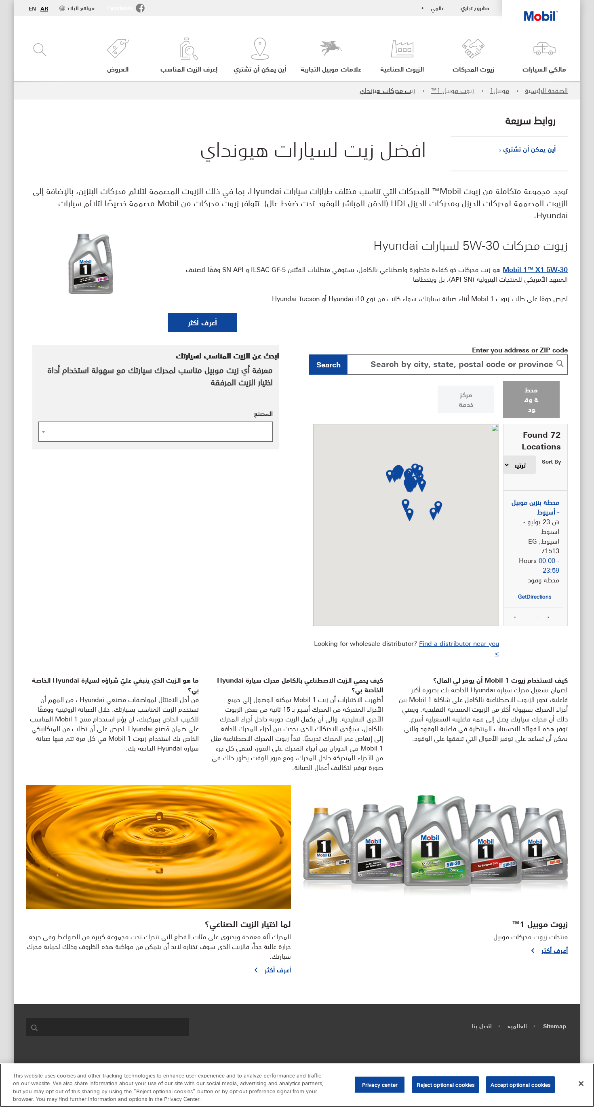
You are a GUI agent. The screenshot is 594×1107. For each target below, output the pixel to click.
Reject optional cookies (445, 1084)
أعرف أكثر (202, 322)
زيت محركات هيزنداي (387, 90)
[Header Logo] (541, 10)
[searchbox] (115, 1027)
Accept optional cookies (520, 1084)
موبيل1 (499, 90)
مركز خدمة (466, 399)
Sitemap (554, 1026)
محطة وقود (531, 399)
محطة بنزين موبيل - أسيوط (535, 507)
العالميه (517, 1026)
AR (44, 8)
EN (32, 8)
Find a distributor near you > (459, 648)
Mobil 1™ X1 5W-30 (535, 269)
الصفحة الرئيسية (546, 90)
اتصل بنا (482, 1026)
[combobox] (457, 364)
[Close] (581, 1083)
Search (328, 364)
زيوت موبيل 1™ (452, 90)
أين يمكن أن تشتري (529, 149)
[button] (117, 56)
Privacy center (380, 1084)
